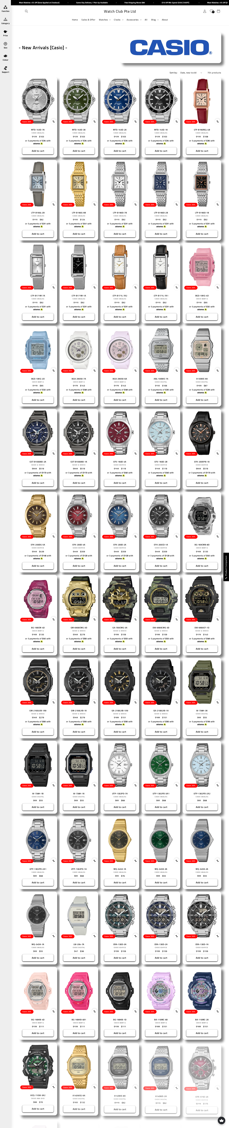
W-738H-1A (79, 793)
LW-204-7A (79, 944)
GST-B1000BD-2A (38, 461)
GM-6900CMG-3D (79, 627)
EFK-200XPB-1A (202, 461)
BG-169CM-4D (38, 627)
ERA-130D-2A (160, 944)
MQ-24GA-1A (120, 869)
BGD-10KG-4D (202, 295)
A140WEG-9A (79, 1095)
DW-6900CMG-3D (161, 627)
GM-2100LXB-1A (79, 710)
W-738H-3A (202, 710)
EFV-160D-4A (120, 461)
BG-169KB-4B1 (79, 1019)
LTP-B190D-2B (161, 212)
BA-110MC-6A (161, 1019)
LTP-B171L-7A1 (161, 295)
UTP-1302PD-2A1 (38, 869)
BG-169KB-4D (38, 1019)
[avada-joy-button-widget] (221, 1120)
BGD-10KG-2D (38, 378)
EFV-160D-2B (161, 461)
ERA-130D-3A (119, 944)
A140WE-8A (120, 1095)
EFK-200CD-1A (161, 544)
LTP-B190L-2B (38, 212)
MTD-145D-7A (38, 129)
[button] (26, 11)
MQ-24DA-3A (161, 869)
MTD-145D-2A (120, 129)
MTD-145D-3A (79, 129)
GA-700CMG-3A (119, 627)
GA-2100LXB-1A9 (120, 710)
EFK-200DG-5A (38, 544)
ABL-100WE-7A (161, 378)
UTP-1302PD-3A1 (161, 793)
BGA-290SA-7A (79, 378)
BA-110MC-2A (202, 1019)
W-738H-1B (37, 793)
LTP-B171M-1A (79, 295)
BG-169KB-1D (120, 1019)
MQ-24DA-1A (38, 944)
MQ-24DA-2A (202, 869)
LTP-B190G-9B (79, 212)
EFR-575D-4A (202, 1095)
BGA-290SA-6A (120, 378)
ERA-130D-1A (202, 944)
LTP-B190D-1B (202, 212)
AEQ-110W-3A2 (37, 1095)
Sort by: (173, 72)
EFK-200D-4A (78, 544)
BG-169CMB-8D (202, 544)
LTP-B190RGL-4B (202, 129)
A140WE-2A (161, 1095)
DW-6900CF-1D (202, 627)
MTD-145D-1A (161, 129)
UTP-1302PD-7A (120, 793)
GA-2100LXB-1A (161, 710)
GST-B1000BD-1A (79, 461)
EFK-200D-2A (120, 544)
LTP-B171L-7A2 (120, 295)
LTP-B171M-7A (38, 295)
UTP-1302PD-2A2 (202, 793)
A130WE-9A (202, 378)
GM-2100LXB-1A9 (37, 710)
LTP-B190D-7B (120, 212)
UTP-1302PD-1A (79, 869)
